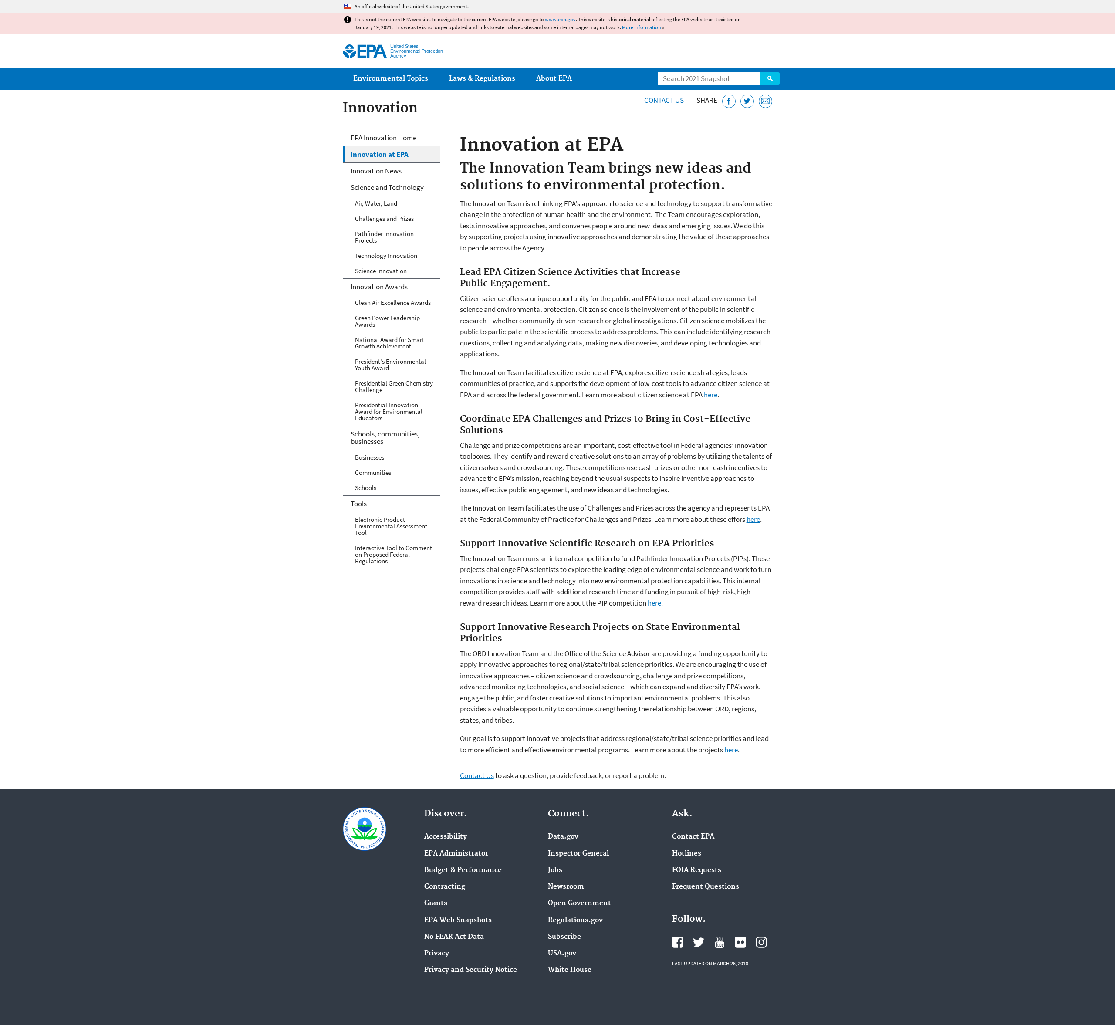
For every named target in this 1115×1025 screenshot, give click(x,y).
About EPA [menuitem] (554, 78)
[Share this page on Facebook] (729, 101)
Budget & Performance (463, 870)
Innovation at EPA (380, 154)
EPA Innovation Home (383, 137)
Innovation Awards (379, 286)
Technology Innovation (386, 255)
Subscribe (564, 937)
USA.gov (562, 953)
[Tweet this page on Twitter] (747, 101)
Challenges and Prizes (384, 218)
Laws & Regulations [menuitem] (482, 78)
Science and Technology (387, 187)
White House (569, 970)
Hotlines (686, 854)
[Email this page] (765, 101)
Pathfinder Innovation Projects (384, 237)
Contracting (444, 887)
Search (770, 78)
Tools (359, 503)
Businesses (369, 457)
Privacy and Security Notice (470, 970)
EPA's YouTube (719, 942)
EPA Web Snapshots (458, 920)
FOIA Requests (696, 870)
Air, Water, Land (376, 203)
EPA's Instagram (761, 942)
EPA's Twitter (698, 942)
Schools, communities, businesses (385, 437)
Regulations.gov (575, 920)
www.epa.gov (560, 19)
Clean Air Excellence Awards (393, 302)
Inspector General (578, 854)
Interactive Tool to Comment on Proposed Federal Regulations (393, 554)
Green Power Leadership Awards (387, 321)
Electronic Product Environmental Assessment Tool (391, 526)
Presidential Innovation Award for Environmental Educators (388, 411)
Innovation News (376, 171)
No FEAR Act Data (454, 937)
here (710, 394)
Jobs (555, 870)
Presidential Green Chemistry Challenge (394, 386)
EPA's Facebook (677, 942)
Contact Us (664, 100)
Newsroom (566, 887)
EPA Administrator (456, 854)
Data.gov (563, 837)
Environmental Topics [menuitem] (390, 78)
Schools (365, 488)
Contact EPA (693, 837)
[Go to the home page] (365, 51)
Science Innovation (381, 271)
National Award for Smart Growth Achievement (389, 342)
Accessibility (445, 837)
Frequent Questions (705, 887)
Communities (373, 472)
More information (641, 27)
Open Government (579, 903)
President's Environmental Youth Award (390, 364)
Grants (435, 903)
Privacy (436, 953)
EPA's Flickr (740, 942)
